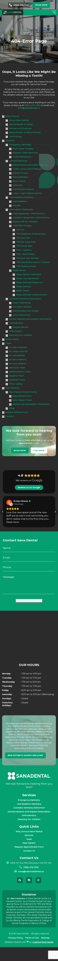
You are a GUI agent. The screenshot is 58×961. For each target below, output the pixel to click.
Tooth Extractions (22, 157)
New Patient (29, 843)
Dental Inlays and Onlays (26, 311)
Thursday (7, 686)
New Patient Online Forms (23, 392)
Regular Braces (20, 327)
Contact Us (29, 851)
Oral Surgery (15, 331)
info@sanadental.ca (29, 108)
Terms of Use (32, 938)
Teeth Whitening (21, 303)
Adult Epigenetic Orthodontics (29, 213)
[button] (3, 511)
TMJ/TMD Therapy (22, 225)
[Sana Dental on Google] (20, 880)
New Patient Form (22, 396)
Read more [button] (12, 522)
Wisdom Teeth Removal (25, 152)
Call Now (39, 450)
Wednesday (8, 682)
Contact (10, 416)
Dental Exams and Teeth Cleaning (30, 165)
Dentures (17, 185)
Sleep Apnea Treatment (28, 274)
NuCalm (17, 205)
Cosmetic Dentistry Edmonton (25, 298)
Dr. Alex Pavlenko (18, 347)
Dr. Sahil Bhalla (17, 355)
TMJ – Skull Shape (25, 254)
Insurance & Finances (20, 128)
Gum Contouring (21, 315)
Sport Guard (19, 181)
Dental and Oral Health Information (31, 404)
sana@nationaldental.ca (31, 871)
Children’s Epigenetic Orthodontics (31, 217)
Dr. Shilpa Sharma (18, 351)
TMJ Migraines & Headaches (30, 234)
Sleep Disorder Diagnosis (29, 282)
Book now (41, 5)
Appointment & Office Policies (25, 132)
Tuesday (6, 678)
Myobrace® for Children (25, 221)
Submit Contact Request (29, 600)
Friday (5, 690)
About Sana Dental (19, 120)
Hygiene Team (16, 375)
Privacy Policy (15, 938)
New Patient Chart (22, 400)
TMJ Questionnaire (26, 266)
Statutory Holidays (7, 704)
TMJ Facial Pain (24, 246)
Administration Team (20, 371)
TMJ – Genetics (24, 250)
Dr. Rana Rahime (17, 359)
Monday (6, 673)
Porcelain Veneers (22, 307)
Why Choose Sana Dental (29, 831)
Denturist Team (17, 367)
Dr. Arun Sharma (17, 363)
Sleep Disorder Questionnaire (31, 294)
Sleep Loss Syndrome (27, 278)
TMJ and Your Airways (27, 258)
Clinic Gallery (16, 384)
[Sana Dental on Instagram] (38, 880)
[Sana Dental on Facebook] (29, 880)
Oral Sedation (20, 201)
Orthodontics (16, 323)
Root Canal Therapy (23, 148)
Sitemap (45, 938)
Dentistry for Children (29, 819)
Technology (15, 136)
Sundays (6, 698)
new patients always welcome (25, 755)
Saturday (7, 694)
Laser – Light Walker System (27, 193)
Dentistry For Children (20, 335)
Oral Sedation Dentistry (21, 197)
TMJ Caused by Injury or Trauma (32, 262)
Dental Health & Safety (21, 124)
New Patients (13, 388)
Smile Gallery (12, 339)
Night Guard (22, 290)
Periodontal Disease (23, 189)
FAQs (12, 408)
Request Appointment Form (29, 847)
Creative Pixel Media (42, 942)
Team (8, 343)
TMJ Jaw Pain (23, 238)
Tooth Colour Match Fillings (27, 169)
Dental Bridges (20, 177)
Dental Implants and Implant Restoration (30, 319)
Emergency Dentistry (20, 144)
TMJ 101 (20, 230)
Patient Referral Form (17, 412)
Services (10, 140)
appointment (26, 443)
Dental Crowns (20, 173)
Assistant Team (17, 380)
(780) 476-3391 (21, 5)
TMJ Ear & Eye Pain (26, 242)
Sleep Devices (23, 286)
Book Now (20, 450)
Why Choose (12, 116)
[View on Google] (9, 502)
